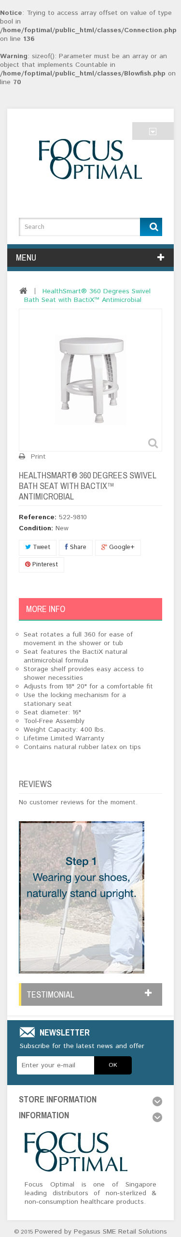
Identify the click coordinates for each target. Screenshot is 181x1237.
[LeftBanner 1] (81, 897)
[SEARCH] (151, 227)
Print (38, 457)
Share (77, 547)
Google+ (121, 547)
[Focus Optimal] (90, 159)
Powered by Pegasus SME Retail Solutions (101, 1232)
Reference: (37, 517)
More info (45, 609)
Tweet (40, 547)
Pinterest (44, 564)
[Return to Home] (23, 291)
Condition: (36, 528)
